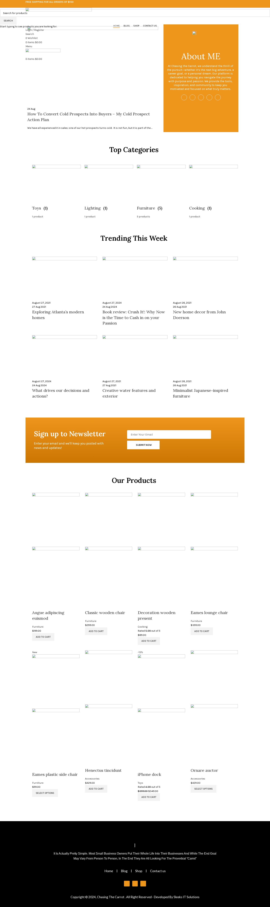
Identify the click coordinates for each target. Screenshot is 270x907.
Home (108, 871)
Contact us (158, 871)
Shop (138, 871)
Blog (124, 871)
